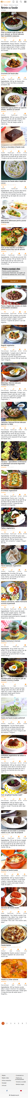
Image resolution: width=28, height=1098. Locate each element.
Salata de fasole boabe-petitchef (13, 718)
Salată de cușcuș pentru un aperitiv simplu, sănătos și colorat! (13, 108)
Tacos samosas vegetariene (11, 566)
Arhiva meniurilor (6, 1080)
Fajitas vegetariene (8, 528)
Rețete (3, 1075)
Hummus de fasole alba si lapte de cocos (13, 182)
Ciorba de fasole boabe (9, 870)
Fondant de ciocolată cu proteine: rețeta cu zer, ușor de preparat (13, 831)
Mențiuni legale (20, 1084)
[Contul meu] (17, 1)
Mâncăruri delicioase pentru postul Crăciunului (13, 221)
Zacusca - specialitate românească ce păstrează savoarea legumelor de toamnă (13, 463)
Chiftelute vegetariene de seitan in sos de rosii (13, 756)
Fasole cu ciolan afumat (9, 979)
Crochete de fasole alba (9, 73)
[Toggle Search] (21, 1)
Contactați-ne (19, 1075)
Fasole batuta (6, 945)
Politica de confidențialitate (19, 1078)
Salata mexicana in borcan (10, 641)
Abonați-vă (14, 281)
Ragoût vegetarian (7, 345)
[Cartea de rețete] (13, 1)
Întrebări (4, 1083)
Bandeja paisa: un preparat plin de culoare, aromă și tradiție (13, 679)
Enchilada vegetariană (9, 490)
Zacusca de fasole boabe (10, 908)
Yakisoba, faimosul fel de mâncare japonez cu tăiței (13, 423)
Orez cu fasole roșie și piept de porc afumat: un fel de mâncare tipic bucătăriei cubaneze (12, 34)
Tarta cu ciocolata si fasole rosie (12, 147)
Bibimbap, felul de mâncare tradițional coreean (11, 384)
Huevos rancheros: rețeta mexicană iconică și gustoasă (14, 602)
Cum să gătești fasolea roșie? (11, 795)
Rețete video (5, 1078)
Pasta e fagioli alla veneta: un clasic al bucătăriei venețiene (14, 307)
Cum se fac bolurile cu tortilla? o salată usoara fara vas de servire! (13, 248)
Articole (4, 1085)
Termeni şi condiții (21, 1082)
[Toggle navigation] (25, 2)
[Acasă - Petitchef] (2, 5)
